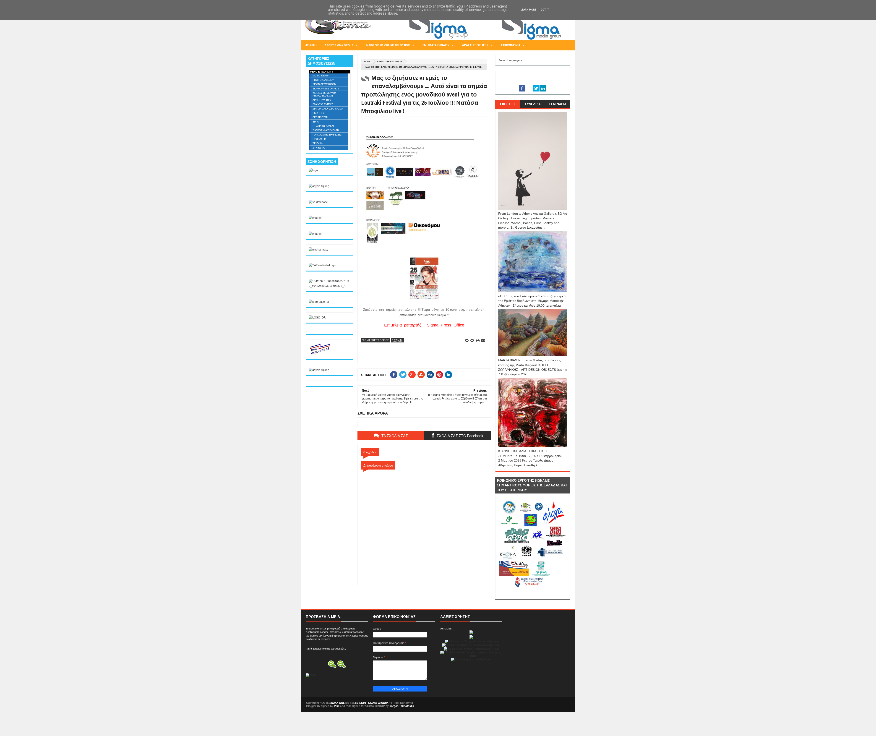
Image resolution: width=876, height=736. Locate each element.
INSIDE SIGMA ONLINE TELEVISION (388, 45)
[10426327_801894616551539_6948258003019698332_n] (329, 285)
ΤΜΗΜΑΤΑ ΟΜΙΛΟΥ (435, 45)
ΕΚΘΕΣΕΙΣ (319, 113)
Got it (545, 9)
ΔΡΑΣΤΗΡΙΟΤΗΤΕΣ (475, 45)
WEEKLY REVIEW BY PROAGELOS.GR (324, 94)
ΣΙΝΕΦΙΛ (318, 143)
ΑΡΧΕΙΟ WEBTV (322, 100)
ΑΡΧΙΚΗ (310, 45)
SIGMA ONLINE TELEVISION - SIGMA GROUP (358, 703)
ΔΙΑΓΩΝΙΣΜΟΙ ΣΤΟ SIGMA (328, 108)
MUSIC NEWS (320, 75)
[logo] (313, 170)
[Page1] (487, 39)
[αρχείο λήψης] (319, 186)
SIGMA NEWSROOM (324, 84)
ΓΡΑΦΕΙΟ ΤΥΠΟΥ (323, 104)
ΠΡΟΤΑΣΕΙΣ (319, 139)
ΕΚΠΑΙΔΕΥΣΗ (320, 117)
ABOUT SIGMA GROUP (339, 45)
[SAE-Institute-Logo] (322, 265)
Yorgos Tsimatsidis (401, 706)
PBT (336, 706)
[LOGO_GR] (317, 317)
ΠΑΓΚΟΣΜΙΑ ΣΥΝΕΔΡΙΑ (326, 130)
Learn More (528, 9)
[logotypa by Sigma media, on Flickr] (532, 593)
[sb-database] (318, 202)
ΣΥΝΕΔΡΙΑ (319, 147)
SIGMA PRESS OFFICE (389, 61)
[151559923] (320, 354)
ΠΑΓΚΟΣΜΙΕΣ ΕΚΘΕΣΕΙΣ (327, 134)
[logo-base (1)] (319, 301)
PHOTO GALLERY (323, 79)
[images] (315, 217)
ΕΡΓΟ (316, 121)
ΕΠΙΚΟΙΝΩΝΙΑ (510, 45)
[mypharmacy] (318, 249)
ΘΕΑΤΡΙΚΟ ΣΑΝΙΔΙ (323, 126)
